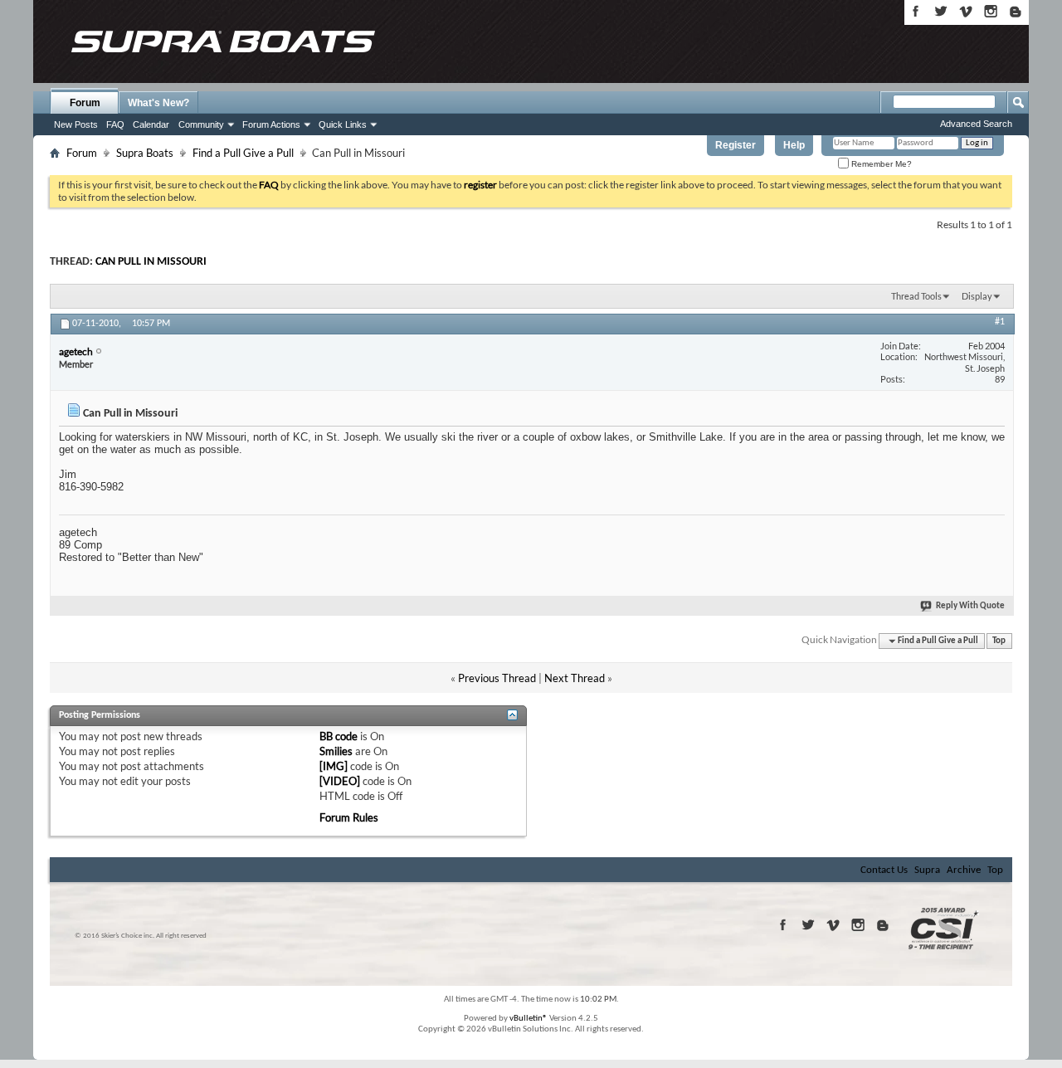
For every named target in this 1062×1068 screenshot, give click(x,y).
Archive (964, 870)
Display (977, 295)
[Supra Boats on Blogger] (1015, 11)
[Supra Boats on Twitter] (940, 11)
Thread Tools (916, 295)
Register (735, 145)
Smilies (336, 751)
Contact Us (884, 870)
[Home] (222, 41)
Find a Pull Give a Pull (243, 152)
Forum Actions (271, 124)
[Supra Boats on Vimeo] (965, 11)
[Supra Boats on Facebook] (916, 11)
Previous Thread (497, 678)
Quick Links (343, 124)
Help (794, 145)
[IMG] (333, 766)
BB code (338, 736)
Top (999, 641)
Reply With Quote (970, 606)
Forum (85, 103)
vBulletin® (528, 1018)
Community (201, 124)
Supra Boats (144, 152)
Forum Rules (348, 817)
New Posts (76, 124)
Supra (927, 870)
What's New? (158, 103)
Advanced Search (976, 124)
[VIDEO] (339, 781)
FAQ (115, 124)
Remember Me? (880, 163)
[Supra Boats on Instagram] (990, 11)
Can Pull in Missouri (151, 262)
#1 (1000, 322)
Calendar (151, 124)
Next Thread (574, 678)
